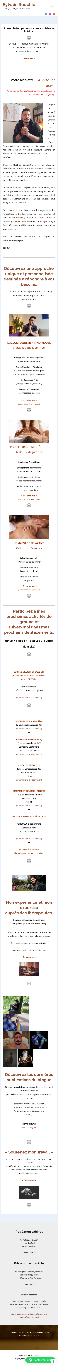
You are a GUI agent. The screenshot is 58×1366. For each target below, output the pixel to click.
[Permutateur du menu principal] (52, 6)
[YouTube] (54, 14)
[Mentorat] (29, 969)
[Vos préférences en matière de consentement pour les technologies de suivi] (53, 1361)
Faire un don (29, 1180)
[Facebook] (46, 14)
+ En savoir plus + (29, 495)
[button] (40, 1360)
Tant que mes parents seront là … (29, 1111)
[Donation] (29, 1192)
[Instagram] (50, 14)
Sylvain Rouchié (19, 4)
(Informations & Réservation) (29, 697)
